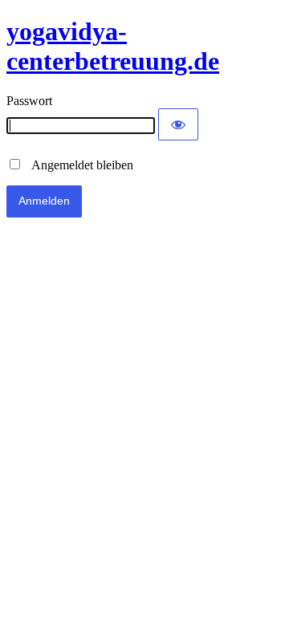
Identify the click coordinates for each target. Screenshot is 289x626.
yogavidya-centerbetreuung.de (112, 46)
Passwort (29, 101)
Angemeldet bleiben (77, 165)
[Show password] (178, 124)
